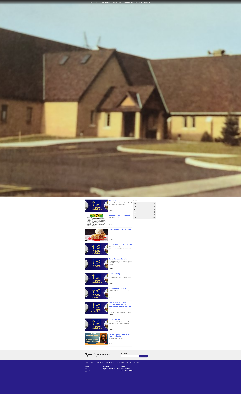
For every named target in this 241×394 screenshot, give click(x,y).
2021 (144, 214)
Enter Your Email (124, 353)
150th (140, 2)
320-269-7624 (127, 368)
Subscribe (143, 356)
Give (136, 2)
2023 (144, 209)
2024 (144, 206)
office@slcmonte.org (129, 370)
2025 (144, 203)
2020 (144, 217)
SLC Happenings (117, 2)
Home (91, 2)
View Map (86, 372)
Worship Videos (128, 2)
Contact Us (147, 2)
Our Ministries (106, 2)
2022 (144, 212)
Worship (97, 2)
